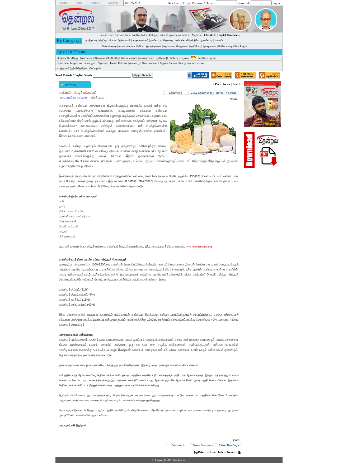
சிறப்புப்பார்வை (150, 63)
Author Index (140, 35)
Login (276, 2)
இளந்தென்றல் (153, 46)
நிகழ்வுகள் (210, 46)
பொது (182, 63)
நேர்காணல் (124, 40)
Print (201, 452)
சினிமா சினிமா (135, 46)
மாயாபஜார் (90, 63)
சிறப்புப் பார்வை (107, 40)
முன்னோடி (207, 40)
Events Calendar (118, 63)
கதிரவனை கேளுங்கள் (175, 46)
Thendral (63, 2)
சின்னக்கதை (109, 46)
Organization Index (177, 35)
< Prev (217, 84)
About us (113, 2)
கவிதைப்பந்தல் (207, 58)
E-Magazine (196, 35)
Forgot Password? (194, 2)
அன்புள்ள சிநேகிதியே (187, 40)
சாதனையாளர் (140, 40)
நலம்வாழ (156, 40)
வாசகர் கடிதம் (196, 63)
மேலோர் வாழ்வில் (228, 46)
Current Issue (106, 35)
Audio (79, 2)
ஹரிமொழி (196, 46)
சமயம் (122, 46)
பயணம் (219, 40)
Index (226, 84)
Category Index (157, 35)
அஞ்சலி (164, 63)
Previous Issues (123, 35)
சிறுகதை (168, 40)
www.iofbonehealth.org (199, 246)
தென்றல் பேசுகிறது (67, 58)
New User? (174, 2)
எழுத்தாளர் (91, 40)
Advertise (95, 2)
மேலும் (243, 46)
